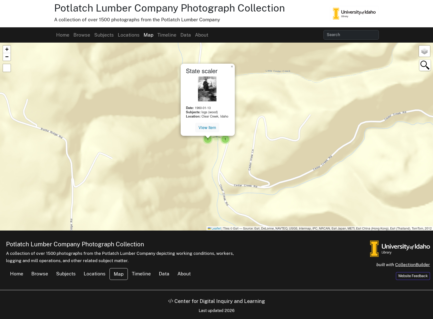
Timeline (166, 35)
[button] (216, 137)
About (201, 35)
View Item (207, 127)
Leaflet (216, 228)
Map (148, 35)
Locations (129, 35)
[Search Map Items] (424, 65)
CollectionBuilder (412, 264)
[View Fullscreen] (7, 68)
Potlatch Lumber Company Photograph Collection (169, 8)
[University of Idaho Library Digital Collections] (354, 13)
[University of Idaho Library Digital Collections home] (400, 248)
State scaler (202, 70)
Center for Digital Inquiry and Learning (219, 301)
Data (185, 35)
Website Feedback (413, 276)
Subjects (104, 35)
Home (62, 35)
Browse (81, 35)
